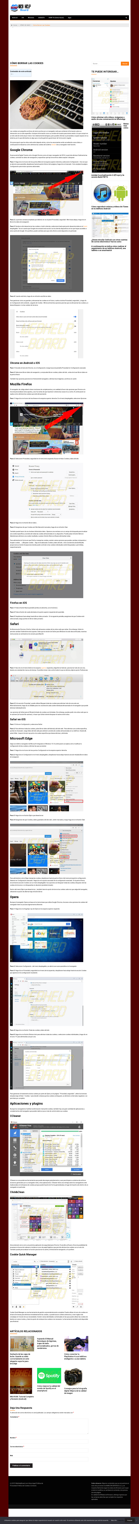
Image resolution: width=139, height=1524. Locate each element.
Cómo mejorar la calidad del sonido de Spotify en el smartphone (48, 1388)
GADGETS (41, 17)
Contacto (33, 1485)
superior (43, 668)
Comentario (14, 1417)
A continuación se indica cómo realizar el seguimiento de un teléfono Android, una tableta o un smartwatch (108, 248)
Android (15, 17)
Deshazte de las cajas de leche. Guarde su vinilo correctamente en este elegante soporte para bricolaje (20, 1359)
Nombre (13, 1438)
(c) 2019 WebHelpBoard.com (19, 1483)
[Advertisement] (69, 44)
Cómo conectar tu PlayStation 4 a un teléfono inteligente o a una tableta (75, 1356)
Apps (69, 17)
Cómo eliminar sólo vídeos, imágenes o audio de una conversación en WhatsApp (108, 118)
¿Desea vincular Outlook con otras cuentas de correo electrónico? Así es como (109, 241)
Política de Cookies (24, 1485)
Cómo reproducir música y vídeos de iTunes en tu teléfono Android (109, 208)
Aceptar (129, 1520)
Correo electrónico (17, 1447)
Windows (31, 17)
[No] (136, 1520)
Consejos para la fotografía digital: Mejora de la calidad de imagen (75, 1390)
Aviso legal (32, 1483)
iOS (23, 17)
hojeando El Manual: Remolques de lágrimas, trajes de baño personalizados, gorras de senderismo (48, 1343)
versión (53, 144)
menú (85, 226)
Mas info (114, 1520)
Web (11, 1455)
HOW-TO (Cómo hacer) (56, 17)
